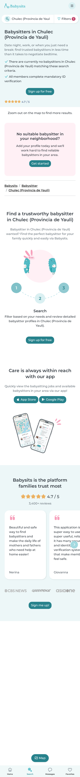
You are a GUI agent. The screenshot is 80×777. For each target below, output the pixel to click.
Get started (40, 163)
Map (42, 758)
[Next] (74, 545)
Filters (67, 19)
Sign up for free (40, 91)
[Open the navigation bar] (72, 5)
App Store (28, 399)
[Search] (7, 19)
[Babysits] (14, 5)
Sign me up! (40, 605)
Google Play (54, 399)
